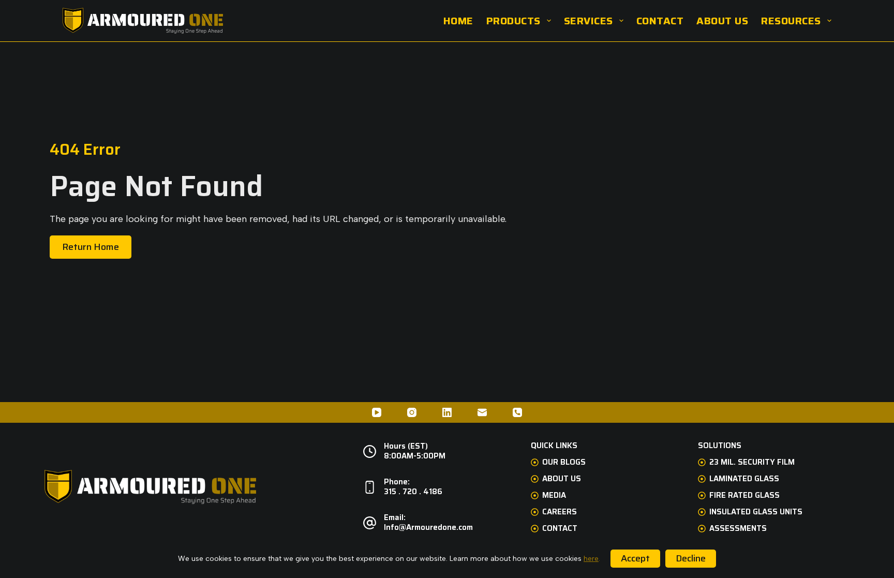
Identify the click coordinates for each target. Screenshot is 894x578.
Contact (559, 529)
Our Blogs (564, 462)
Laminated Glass (744, 479)
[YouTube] (376, 412)
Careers (559, 512)
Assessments (738, 529)
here (591, 558)
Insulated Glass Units (755, 512)
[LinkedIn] (447, 412)
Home (458, 20)
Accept (635, 558)
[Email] (482, 412)
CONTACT (660, 20)
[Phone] (517, 412)
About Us (561, 479)
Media (554, 496)
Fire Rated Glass (744, 496)
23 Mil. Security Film (752, 462)
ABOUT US (722, 20)
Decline (691, 558)
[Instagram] (411, 412)
